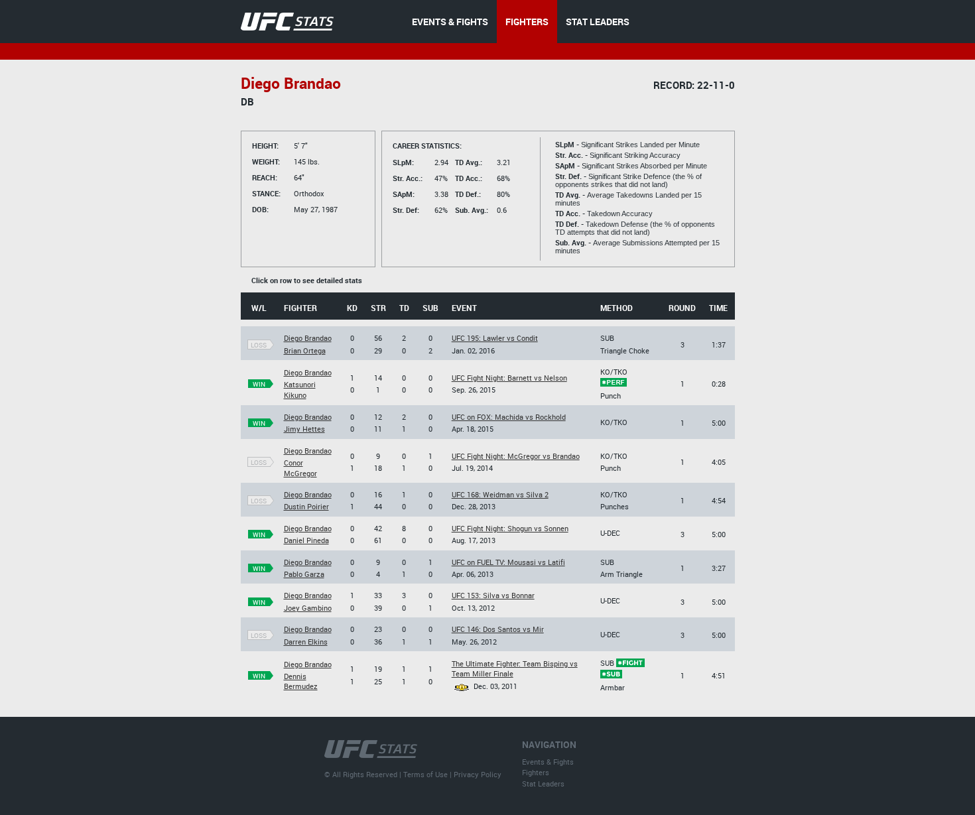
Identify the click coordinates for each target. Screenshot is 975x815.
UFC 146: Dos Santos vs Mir (498, 629)
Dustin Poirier (306, 506)
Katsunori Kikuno (300, 389)
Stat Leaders (543, 783)
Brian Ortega (305, 350)
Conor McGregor (300, 467)
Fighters (535, 772)
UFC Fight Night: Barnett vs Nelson (509, 378)
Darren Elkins (306, 642)
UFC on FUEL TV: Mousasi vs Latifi (508, 562)
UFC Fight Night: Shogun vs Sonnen (510, 528)
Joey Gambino (308, 608)
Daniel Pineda (306, 540)
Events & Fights (548, 762)
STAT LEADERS (597, 21)
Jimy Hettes (304, 429)
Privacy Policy (477, 774)
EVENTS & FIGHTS (450, 21)
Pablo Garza (304, 574)
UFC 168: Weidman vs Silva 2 (500, 494)
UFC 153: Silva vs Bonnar (493, 595)
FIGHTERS (527, 21)
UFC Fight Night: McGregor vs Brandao (516, 456)
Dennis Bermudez (301, 681)
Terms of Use (425, 774)
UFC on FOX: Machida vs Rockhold (509, 417)
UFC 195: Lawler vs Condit (495, 338)
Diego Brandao (308, 338)
